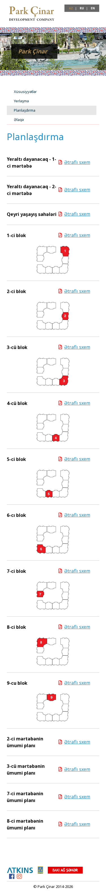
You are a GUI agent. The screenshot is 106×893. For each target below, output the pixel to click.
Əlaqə (19, 119)
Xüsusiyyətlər (25, 91)
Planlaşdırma (24, 110)
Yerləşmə (21, 100)
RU (82, 8)
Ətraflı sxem (77, 162)
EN (93, 8)
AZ (71, 8)
